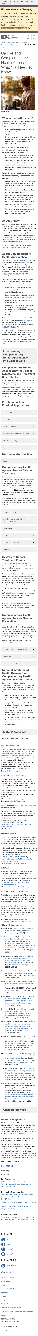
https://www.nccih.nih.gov (17, 769)
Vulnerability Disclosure (9, 1289)
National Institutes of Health (11, 1307)
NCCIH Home (6, 1304)
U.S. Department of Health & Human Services (17, 1311)
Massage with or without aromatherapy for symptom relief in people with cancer (20, 1056)
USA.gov (4, 1315)
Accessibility (5, 1281)
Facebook (9, 1244)
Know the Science (7, 846)
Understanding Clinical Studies (12, 863)
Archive (3, 1300)
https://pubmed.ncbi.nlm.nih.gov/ (19, 887)
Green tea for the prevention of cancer (20, 983)
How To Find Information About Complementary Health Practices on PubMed (16, 882)
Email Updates (11, 1265)
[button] (19, 356)
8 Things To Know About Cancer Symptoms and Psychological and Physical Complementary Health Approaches (17, 1184)
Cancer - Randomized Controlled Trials (14, 1203)
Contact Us (8, 1272)
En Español (5, 1174)
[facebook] (9, 1166)
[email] (6, 1166)
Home (3, 42)
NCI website (11, 505)
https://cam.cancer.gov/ (16, 829)
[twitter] (12, 1166)
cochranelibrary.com (12, 990)
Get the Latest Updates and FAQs (15, 28)
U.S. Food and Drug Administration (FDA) (19, 563)
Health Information (13, 42)
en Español (5, 1293)
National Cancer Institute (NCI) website (15, 247)
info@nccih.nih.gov (12, 771)
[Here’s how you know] (19, 2)
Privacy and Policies (8, 1277)
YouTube (9, 1254)
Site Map (4, 1296)
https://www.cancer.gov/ (16, 799)
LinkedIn (9, 1249)
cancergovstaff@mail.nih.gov (16, 801)
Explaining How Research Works (12, 857)
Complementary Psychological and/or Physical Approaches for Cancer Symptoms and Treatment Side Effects (18, 1197)
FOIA (3, 1285)
